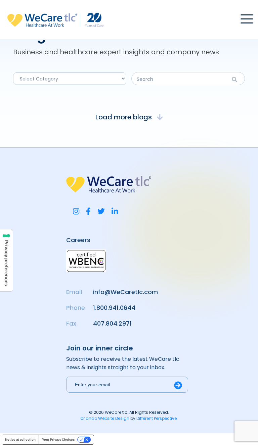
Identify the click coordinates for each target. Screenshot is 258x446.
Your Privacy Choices (58, 439)
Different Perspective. (157, 418)
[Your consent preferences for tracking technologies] (6, 260)
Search (237, 79)
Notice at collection (20, 439)
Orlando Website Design (104, 418)
